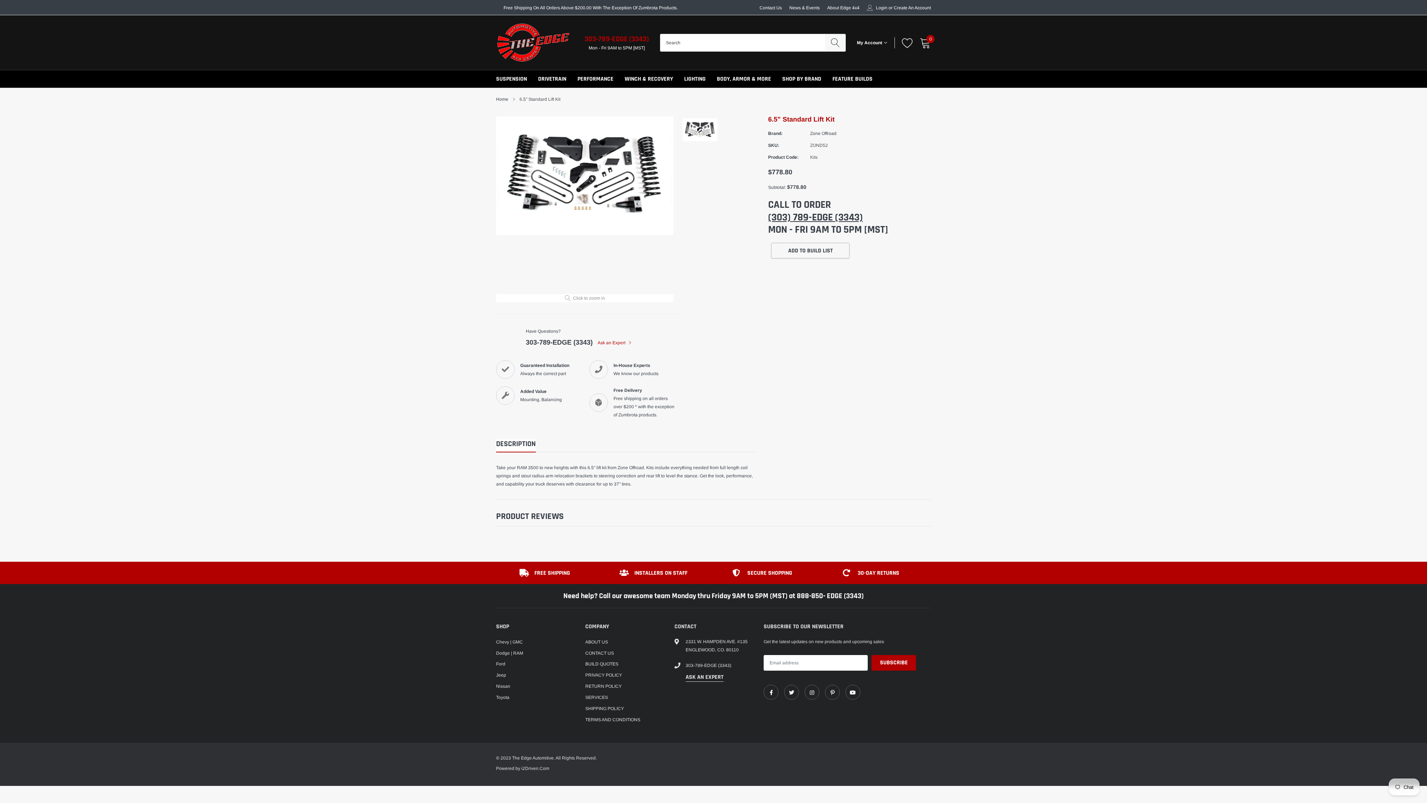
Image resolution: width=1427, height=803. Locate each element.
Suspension (511, 79)
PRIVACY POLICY (603, 675)
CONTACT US (599, 653)
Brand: (775, 133)
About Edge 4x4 (843, 7)
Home (502, 99)
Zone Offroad (823, 133)
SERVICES (596, 697)
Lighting (695, 79)
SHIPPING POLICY (604, 708)
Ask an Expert (612, 342)
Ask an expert (705, 677)
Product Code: (783, 157)
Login (881, 8)
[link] (771, 692)
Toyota (502, 697)
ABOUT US (596, 642)
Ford (500, 664)
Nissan (503, 686)
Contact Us (771, 7)
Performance (595, 79)
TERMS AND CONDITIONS (612, 719)
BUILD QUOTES (601, 664)
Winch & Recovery (649, 79)
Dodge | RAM (509, 653)
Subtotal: (777, 187)
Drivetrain (552, 79)
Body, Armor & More (744, 79)
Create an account (912, 8)
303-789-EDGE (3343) (617, 39)
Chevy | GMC (509, 642)
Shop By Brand (801, 79)
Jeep (501, 675)
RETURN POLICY (603, 686)
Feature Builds (852, 79)
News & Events (804, 7)
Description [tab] (516, 444)
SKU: (773, 145)
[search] (835, 42)
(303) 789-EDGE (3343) (815, 217)
